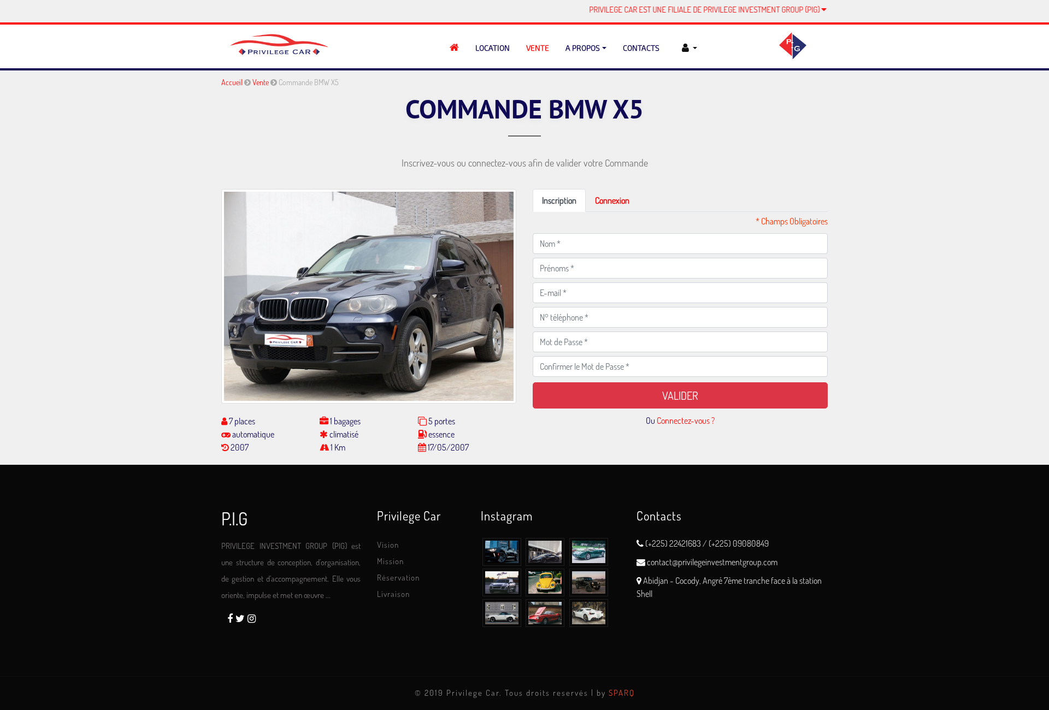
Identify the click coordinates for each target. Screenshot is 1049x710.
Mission (390, 561)
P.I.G (234, 518)
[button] (688, 48)
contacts (641, 47)
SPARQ (622, 693)
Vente (537, 47)
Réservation (398, 577)
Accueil (232, 82)
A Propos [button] (582, 47)
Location (492, 47)
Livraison (393, 594)
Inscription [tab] (559, 200)
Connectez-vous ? (686, 420)
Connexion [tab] (612, 200)
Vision (388, 545)
